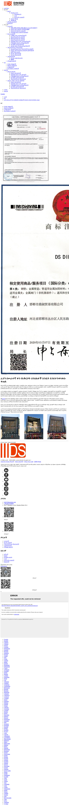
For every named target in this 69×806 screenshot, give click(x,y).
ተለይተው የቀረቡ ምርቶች (7, 461)
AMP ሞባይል (37, 461)
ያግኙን (5, 89)
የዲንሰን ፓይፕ (14, 12)
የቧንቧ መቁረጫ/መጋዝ (16, 58)
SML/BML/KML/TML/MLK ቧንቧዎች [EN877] (24, 28)
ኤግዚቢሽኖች (10, 67)
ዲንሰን (3, 398)
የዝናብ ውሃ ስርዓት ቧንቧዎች (18, 31)
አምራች (6, 554)
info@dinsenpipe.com (10, 502)
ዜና (5, 62)
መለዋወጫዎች (11, 56)
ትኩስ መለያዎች (19, 461)
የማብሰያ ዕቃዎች (11, 61)
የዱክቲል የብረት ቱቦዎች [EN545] (19, 32)
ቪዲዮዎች (10, 23)
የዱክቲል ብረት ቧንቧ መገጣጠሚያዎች (20, 41)
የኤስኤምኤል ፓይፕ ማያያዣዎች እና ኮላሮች (22, 49)
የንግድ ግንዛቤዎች (11, 64)
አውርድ (6, 91)
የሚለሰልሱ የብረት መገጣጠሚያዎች (20, 43)
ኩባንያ (9, 11)
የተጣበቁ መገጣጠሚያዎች (17, 44)
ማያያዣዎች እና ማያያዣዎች (14, 47)
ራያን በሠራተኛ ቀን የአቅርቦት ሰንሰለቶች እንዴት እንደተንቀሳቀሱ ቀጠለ (22, 100)
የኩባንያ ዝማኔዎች (12, 65)
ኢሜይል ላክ (4, 566)
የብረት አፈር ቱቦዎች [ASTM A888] (20, 29)
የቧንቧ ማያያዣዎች (16, 53)
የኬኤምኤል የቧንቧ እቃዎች (18, 38)
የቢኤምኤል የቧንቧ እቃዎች (18, 37)
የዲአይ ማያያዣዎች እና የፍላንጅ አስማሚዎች (22, 50)
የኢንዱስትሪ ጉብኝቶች (13, 68)
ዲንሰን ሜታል (14, 19)
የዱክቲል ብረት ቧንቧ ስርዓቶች (18, 74)
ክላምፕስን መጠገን (15, 52)
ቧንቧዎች (9, 26)
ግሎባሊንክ (13, 20)
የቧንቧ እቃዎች (11, 34)
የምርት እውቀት (11, 71)
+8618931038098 (9, 503)
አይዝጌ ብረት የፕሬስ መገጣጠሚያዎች (20, 46)
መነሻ (5, 97)
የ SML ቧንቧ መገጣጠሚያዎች (18, 35)
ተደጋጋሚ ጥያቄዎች (19, 17)
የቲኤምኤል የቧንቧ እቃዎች (18, 40)
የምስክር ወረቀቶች (12, 22)
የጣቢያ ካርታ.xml (28, 461)
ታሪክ (15, 16)
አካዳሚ (6, 70)
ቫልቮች (12, 59)
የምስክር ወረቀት (8, 557)
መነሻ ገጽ (6, 8)
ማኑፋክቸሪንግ (17, 14)
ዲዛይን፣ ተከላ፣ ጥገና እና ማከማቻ (15, 80)
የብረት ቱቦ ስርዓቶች (16, 73)
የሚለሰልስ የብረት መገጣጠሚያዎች (19, 76)
